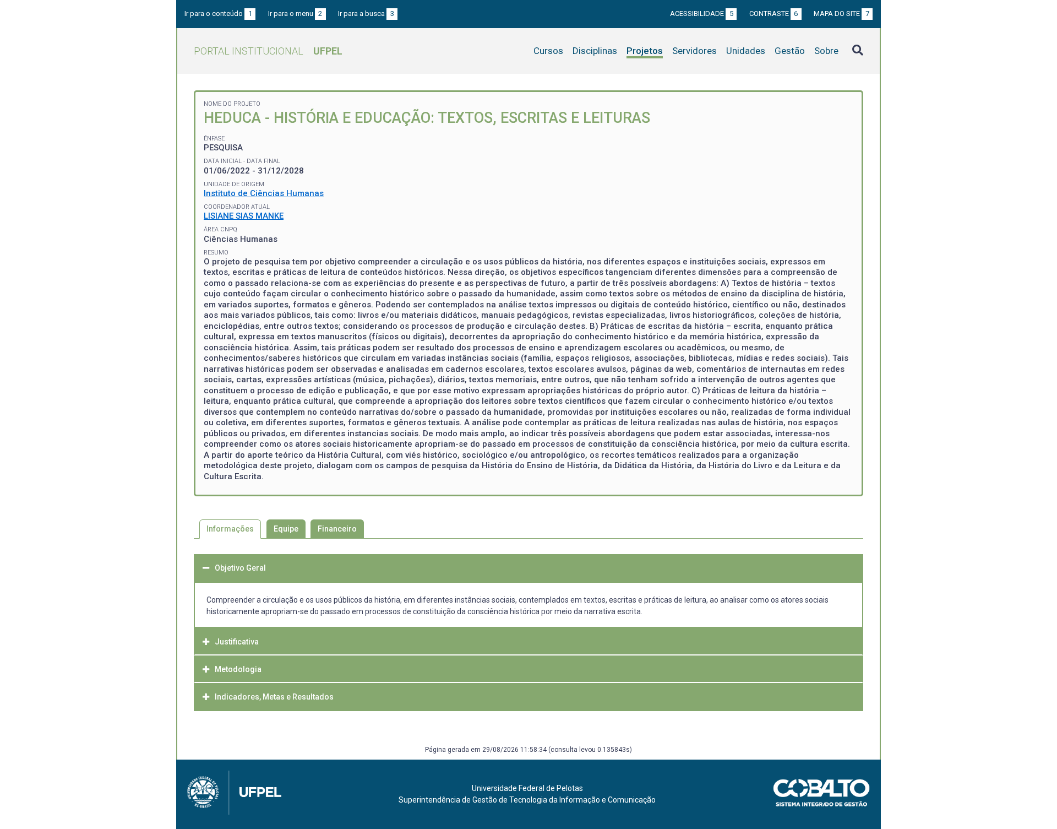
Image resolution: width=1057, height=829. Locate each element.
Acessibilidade (701, 13)
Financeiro (337, 528)
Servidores (694, 50)
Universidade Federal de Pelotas (527, 788)
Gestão (790, 50)
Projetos (644, 50)
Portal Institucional (268, 51)
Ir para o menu (295, 13)
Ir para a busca (366, 13)
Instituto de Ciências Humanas (264, 193)
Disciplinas (595, 50)
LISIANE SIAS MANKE (244, 216)
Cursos (548, 50)
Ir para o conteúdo (218, 13)
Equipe (286, 528)
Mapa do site (841, 13)
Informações (230, 528)
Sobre (826, 50)
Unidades (745, 50)
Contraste (773, 13)
